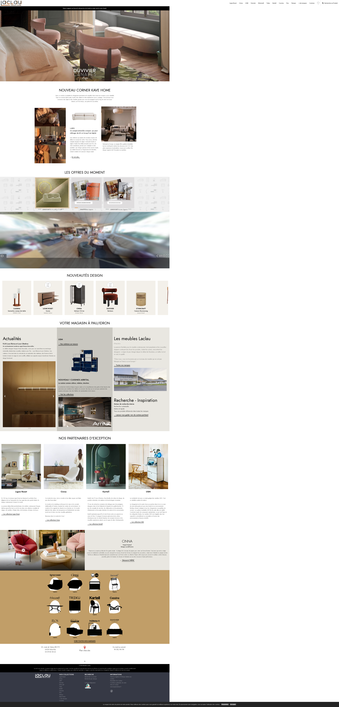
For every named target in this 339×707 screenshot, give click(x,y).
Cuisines (312, 3)
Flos (287, 3)
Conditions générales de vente (118, 683)
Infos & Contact (114, 685)
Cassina (281, 3)
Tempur (293, 3)
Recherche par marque (91, 679)
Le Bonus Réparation (90, 683)
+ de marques (303, 3)
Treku (268, 3)
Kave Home (62, 697)
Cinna (241, 3)
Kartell (274, 3)
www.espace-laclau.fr (115, 687)
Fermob (253, 3)
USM (246, 3)
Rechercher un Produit (331, 3)
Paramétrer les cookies (116, 681)
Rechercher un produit (90, 677)
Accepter (233, 704)
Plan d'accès (84, 650)
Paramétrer (225, 704)
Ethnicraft (261, 3)
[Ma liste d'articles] (318, 3)
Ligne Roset (233, 3)
